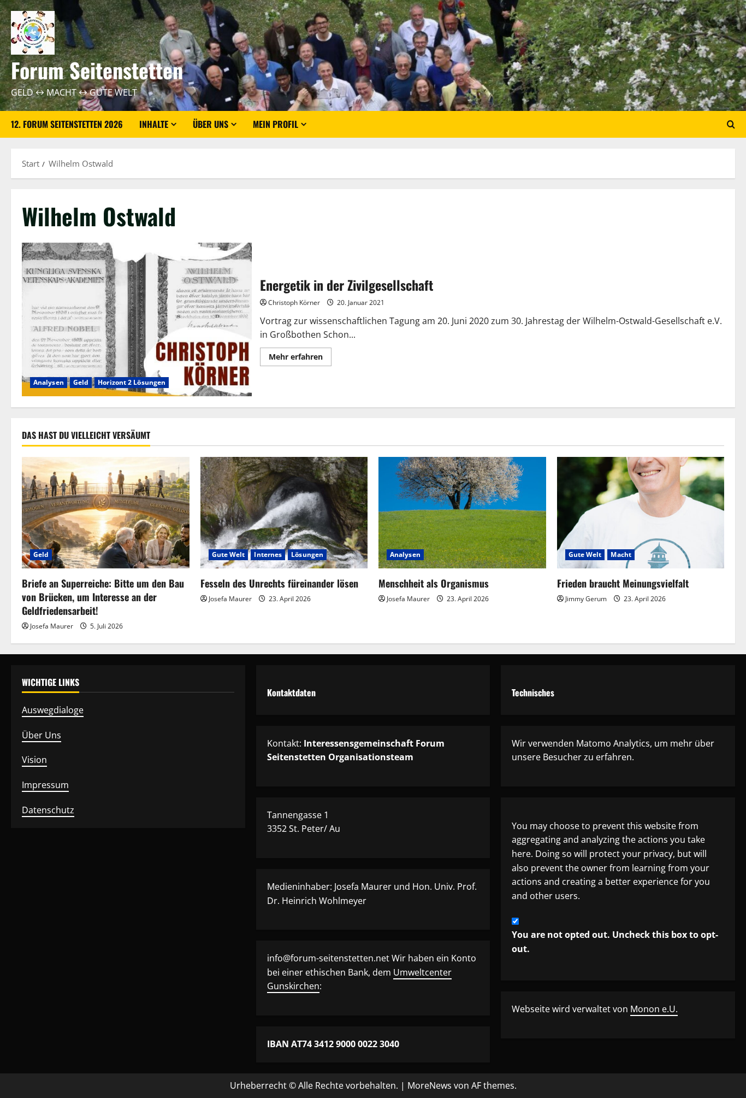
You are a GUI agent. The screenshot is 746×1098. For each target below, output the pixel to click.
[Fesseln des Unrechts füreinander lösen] (284, 512)
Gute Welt (228, 554)
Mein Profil (275, 124)
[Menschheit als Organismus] (462, 512)
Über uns (210, 124)
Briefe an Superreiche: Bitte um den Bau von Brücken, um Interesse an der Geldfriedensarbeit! (103, 597)
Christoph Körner (294, 302)
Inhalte (153, 124)
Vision (34, 760)
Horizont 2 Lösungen (131, 382)
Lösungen (307, 554)
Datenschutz (48, 810)
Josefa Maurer (51, 626)
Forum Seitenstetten (97, 70)
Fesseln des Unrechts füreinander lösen (279, 583)
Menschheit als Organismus (433, 583)
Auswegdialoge (53, 710)
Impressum (45, 785)
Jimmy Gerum (586, 598)
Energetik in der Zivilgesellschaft (137, 319)
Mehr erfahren (300, 358)
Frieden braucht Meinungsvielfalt (623, 583)
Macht (621, 554)
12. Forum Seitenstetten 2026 (67, 124)
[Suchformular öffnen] (731, 124)
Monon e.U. (654, 1009)
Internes (268, 554)
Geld (80, 382)
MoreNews (429, 1085)
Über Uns (41, 735)
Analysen (48, 382)
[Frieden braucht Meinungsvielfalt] (641, 512)
